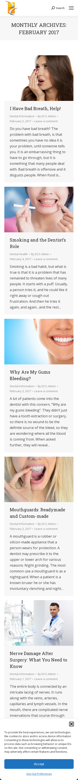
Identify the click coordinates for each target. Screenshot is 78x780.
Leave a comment (46, 121)
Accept (39, 764)
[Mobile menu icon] (71, 8)
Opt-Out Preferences (39, 774)
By (47, 116)
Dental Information (22, 116)
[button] (71, 724)
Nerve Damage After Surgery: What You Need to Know (38, 660)
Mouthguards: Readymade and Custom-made (37, 513)
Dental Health (19, 254)
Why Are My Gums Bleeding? (30, 375)
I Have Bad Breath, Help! (35, 108)
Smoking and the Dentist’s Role (38, 243)
